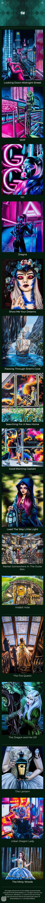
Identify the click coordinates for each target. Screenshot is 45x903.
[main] (22, 13)
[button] (2, 3)
